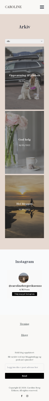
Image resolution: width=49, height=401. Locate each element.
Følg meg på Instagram (25, 294)
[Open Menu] (42, 7)
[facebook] (22, 396)
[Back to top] (42, 394)
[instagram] (27, 396)
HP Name (8, 353)
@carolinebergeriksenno (24, 285)
